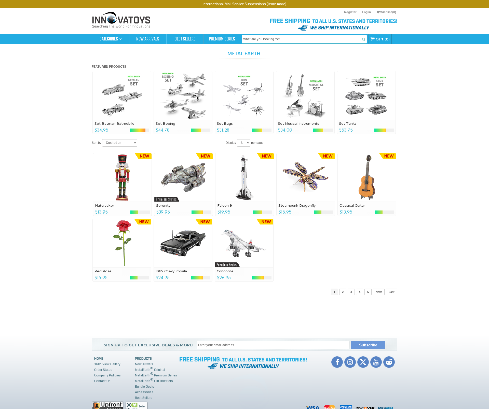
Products (143, 358)
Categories (109, 39)
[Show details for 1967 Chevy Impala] (183, 243)
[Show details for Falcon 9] (244, 177)
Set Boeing (165, 123)
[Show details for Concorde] (244, 243)
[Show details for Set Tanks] (366, 95)
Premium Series (222, 39)
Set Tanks (348, 123)
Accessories (144, 392)
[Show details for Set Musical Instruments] (305, 95)
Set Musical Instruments (298, 123)
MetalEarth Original (150, 369)
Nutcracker (104, 205)
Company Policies (107, 375)
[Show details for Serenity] (183, 177)
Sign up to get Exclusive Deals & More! (148, 345)
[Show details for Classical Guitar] (367, 177)
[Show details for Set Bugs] (244, 95)
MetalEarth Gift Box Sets (154, 380)
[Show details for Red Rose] (122, 243)
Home (98, 358)
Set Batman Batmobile (114, 123)
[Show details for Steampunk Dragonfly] (306, 177)
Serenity (163, 205)
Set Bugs (225, 123)
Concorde (225, 271)
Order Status (103, 370)
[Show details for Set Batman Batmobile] (122, 95)
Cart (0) (382, 39)
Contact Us (102, 381)
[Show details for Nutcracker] (122, 177)
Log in (366, 12)
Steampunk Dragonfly (297, 205)
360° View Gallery (107, 364)
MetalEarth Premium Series (156, 375)
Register (350, 12)
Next (379, 291)
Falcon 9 (224, 205)
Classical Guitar (352, 205)
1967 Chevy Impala (171, 271)
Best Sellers (185, 39)
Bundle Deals (144, 386)
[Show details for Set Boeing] (183, 95)
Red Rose (103, 271)
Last (392, 291)
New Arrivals (147, 39)
